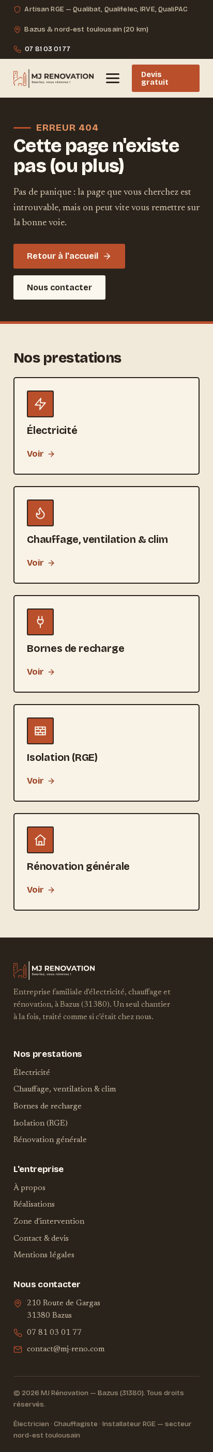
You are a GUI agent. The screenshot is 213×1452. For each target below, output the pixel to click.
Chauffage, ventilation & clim (64, 1090)
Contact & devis (41, 1239)
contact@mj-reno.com (65, 1349)
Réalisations (34, 1205)
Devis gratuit (155, 78)
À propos (29, 1188)
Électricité (31, 1073)
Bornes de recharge (47, 1107)
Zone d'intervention (48, 1222)
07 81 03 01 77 (47, 49)
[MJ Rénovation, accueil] (53, 78)
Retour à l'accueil (62, 256)
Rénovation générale (50, 1140)
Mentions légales (43, 1255)
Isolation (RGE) (40, 1124)
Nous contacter (59, 287)
